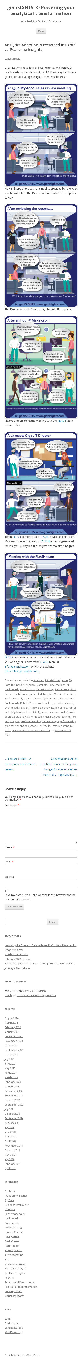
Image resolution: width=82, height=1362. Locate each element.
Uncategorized (13, 1291)
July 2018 (9, 1159)
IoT (51, 694)
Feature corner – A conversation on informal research (20, 764)
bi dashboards (63, 707)
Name (9, 847)
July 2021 (9, 1109)
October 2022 (12, 1100)
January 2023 (12, 1086)
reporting (63, 725)
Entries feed (12, 1323)
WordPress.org (13, 1332)
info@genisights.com (17, 666)
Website (9, 876)
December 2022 (14, 1091)
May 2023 (10, 1068)
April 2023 (10, 1072)
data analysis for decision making (33, 716)
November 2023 (14, 1041)
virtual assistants (64, 703)
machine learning (31, 721)
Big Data (9, 1200)
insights (14, 721)
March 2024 (11, 1022)
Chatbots (42, 685)
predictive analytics (16, 725)
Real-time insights (38, 698)
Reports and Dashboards (19, 1282)
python (32, 725)
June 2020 (10, 1132)
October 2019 (12, 1150)
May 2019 (10, 1154)
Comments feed (14, 1327)
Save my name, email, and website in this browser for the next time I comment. (40, 897)
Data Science (27, 689)
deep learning (62, 716)
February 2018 (13, 1163)
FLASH (62, 420)
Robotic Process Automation (36, 703)
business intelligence (34, 712)
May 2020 (10, 1136)
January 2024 (12, 1031)
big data (16, 712)
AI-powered (36, 707)
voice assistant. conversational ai (31, 730)
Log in (8, 1318)
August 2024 (11, 1018)
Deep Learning (44, 689)
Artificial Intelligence (56, 680)
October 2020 (12, 1113)
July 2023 (9, 1059)
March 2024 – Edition (16, 954)
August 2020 (11, 1123)
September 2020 (14, 1118)
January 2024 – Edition (17, 968)
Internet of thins (39, 694)
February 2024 (13, 1027)
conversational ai (57, 712)
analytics (49, 707)
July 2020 (9, 1127)
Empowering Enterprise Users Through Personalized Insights (40, 963)
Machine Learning (64, 694)
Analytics (38, 680)
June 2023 (10, 1063)
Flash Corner (62, 689)
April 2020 (10, 1141)
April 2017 (10, 1168)
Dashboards (12, 689)
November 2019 (14, 1145)
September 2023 (14, 1050)
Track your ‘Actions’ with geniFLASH (36, 995)
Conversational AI (58, 685)
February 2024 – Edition (18, 959)
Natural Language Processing (59, 721)
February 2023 (13, 1082)
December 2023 (14, 1036)
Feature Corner (13, 1232)
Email (9, 862)
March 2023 (11, 1077)
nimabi (8, 995)
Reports (54, 698)
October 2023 (12, 1045)
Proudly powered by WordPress (22, 1355)
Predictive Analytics (16, 698)
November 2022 (14, 1095)
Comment (12, 805)
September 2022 (14, 1104)
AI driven (23, 707)
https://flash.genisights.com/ (22, 671)
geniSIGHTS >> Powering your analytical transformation (41, 10)
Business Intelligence (23, 685)
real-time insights (47, 725)
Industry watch (13, 1250)
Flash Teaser (21, 694)
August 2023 (11, 1054)
